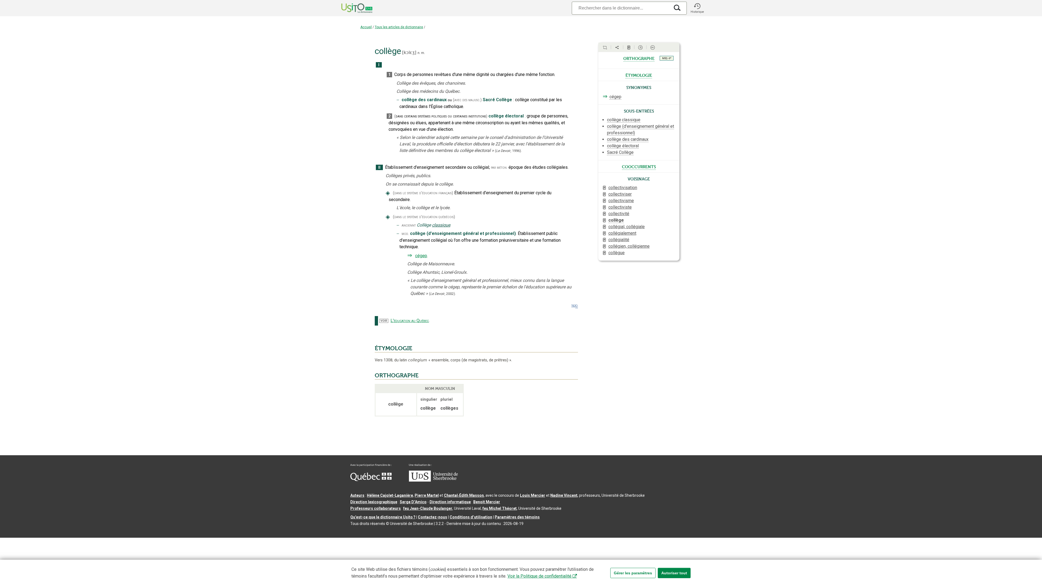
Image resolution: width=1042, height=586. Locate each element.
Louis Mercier (532, 495)
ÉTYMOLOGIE (393, 348)
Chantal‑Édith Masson (464, 495)
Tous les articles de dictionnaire (399, 27)
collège (616, 220)
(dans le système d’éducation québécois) (424, 217)
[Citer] (605, 47)
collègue (616, 252)
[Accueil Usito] (351, 8)
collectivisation (622, 187)
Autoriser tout (674, 573)
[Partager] (617, 47)
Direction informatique (450, 502)
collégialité (618, 239)
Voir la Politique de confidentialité (539, 576)
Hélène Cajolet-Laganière (390, 495)
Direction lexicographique (373, 502)
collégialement (622, 233)
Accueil (366, 27)
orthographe (639, 58)
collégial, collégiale (626, 226)
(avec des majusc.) (467, 100)
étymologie (638, 75)
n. (419, 53)
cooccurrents (639, 166)
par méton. (499, 167)
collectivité (618, 213)
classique (441, 225)
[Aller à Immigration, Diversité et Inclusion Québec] (371, 479)
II (379, 167)
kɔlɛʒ (409, 52)
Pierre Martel (427, 495)
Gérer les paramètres (633, 573)
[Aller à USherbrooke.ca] (433, 480)
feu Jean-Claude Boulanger (427, 508)
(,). (508, 151)
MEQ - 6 (666, 58)
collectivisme (621, 200)
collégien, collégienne (629, 246)
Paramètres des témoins (517, 517)
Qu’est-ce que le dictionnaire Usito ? (382, 517)
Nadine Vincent (563, 495)
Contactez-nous (432, 517)
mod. (405, 233)
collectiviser (620, 194)
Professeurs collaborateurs (375, 508)
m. (423, 53)
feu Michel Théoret (499, 508)
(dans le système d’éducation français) (423, 193)
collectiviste (620, 207)
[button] (697, 8)
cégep (421, 255)
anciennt (409, 225)
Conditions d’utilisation (471, 517)
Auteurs (357, 495)
